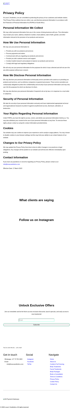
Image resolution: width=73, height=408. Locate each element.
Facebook (30, 361)
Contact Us (53, 384)
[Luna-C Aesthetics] (6, 3)
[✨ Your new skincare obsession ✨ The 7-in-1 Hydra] (61, 255)
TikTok (29, 364)
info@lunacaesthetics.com (11, 164)
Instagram (30, 359)
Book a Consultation (56, 374)
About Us (53, 361)
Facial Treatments (55, 369)
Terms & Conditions (56, 376)
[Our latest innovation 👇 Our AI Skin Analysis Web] (11, 251)
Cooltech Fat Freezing (57, 364)
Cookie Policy (54, 381)
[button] (69, 3)
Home (52, 359)
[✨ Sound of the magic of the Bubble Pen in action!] (45, 258)
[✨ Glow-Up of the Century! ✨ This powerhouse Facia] (28, 271)
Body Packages (55, 371)
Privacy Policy (54, 379)
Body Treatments (55, 366)
